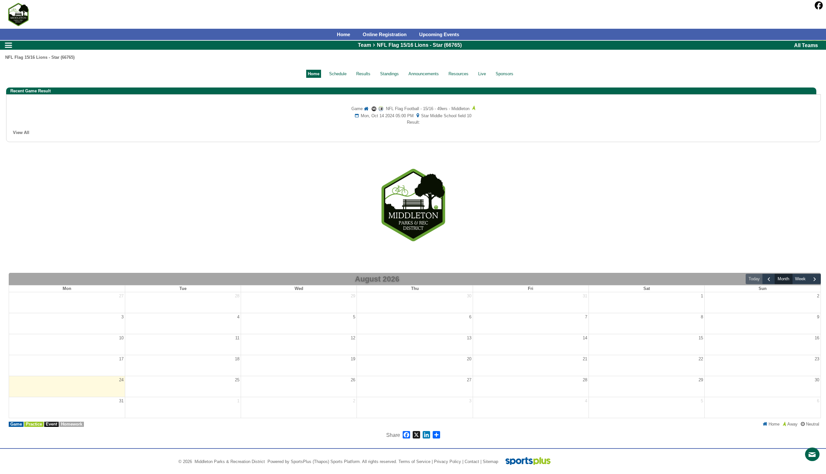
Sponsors (504, 73)
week (800, 278)
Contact (472, 461)
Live (482, 73)
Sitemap (490, 461)
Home (313, 73)
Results (363, 73)
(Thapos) (321, 461)
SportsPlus (301, 461)
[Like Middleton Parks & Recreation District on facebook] (818, 6)
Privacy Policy (447, 461)
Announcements (423, 73)
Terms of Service (414, 461)
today (754, 278)
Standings (389, 73)
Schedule (338, 73)
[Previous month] (768, 279)
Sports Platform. (345, 461)
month (783, 278)
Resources (458, 73)
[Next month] (815, 279)
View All (21, 132)
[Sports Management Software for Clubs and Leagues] (525, 461)
